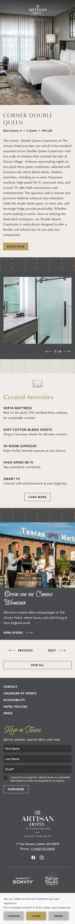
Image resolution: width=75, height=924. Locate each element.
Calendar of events (19, 693)
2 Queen (31, 130)
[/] (37, 12)
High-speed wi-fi (18, 462)
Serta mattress (17, 408)
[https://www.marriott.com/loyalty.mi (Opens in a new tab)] (23, 880)
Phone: (25, 849)
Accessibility (14, 700)
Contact (10, 687)
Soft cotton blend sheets (27, 429)
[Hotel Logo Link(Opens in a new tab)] (37, 835)
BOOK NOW (15, 246)
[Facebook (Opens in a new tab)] (33, 858)
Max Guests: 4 (12, 130)
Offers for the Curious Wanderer (27, 598)
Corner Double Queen (28, 119)
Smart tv (11, 479)
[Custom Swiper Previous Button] (48, 351)
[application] (37, 908)
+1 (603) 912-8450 (43, 849)
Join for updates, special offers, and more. (32, 739)
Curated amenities (28, 397)
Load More (37, 497)
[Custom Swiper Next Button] (67, 351)
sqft (47, 130)
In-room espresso (20, 446)
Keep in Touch (21, 730)
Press (8, 713)
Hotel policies (15, 707)
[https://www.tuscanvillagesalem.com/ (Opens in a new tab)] (51, 880)
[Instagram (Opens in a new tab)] (42, 858)
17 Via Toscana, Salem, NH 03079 (37, 844)
